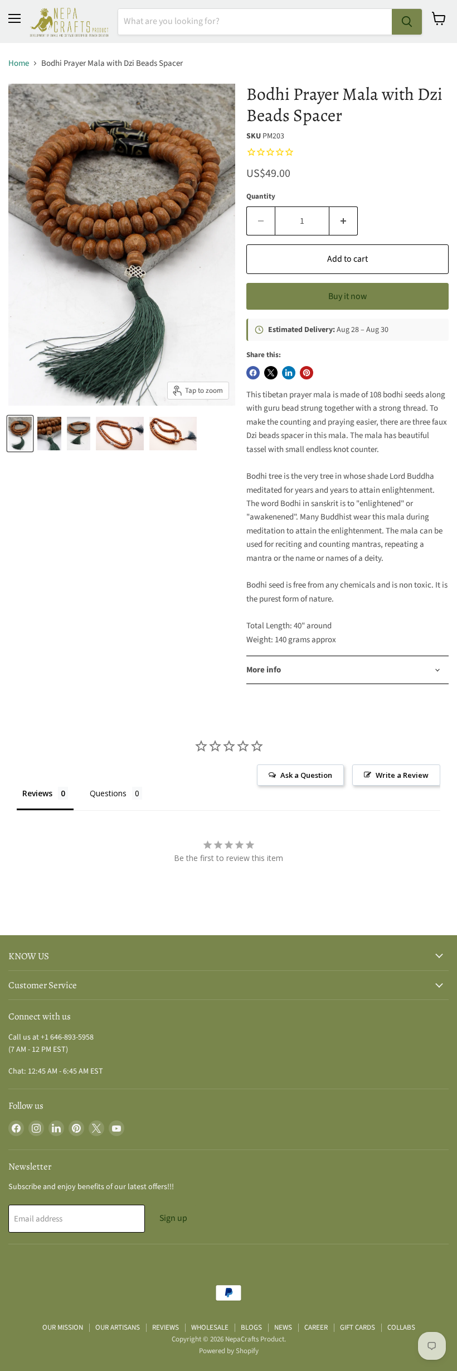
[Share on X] (271, 372)
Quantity (260, 197)
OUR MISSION (62, 1327)
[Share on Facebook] (253, 372)
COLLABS (401, 1327)
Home (18, 63)
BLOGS (251, 1327)
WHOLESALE (210, 1327)
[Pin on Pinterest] (306, 372)
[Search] (407, 22)
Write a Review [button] (402, 775)
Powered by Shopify (229, 1351)
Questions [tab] (108, 793)
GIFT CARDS (357, 1327)
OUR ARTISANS (117, 1327)
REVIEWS (165, 1327)
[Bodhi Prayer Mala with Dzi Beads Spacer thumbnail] (20, 433)
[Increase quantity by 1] (343, 220)
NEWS (283, 1327)
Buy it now (347, 296)
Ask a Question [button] (306, 775)
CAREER (316, 1327)
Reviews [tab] (37, 793)
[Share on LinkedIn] (288, 372)
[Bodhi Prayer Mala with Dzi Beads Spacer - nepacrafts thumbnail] (120, 433)
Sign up (173, 1218)
